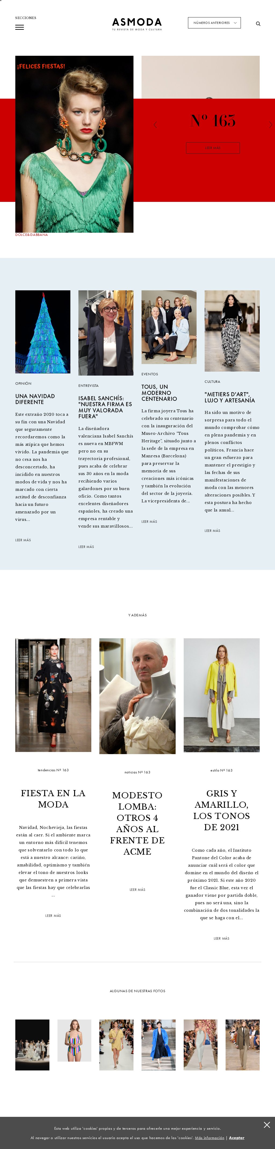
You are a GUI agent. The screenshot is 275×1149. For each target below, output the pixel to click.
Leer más (213, 148)
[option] (213, 147)
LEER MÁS (23, 540)
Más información (210, 1137)
